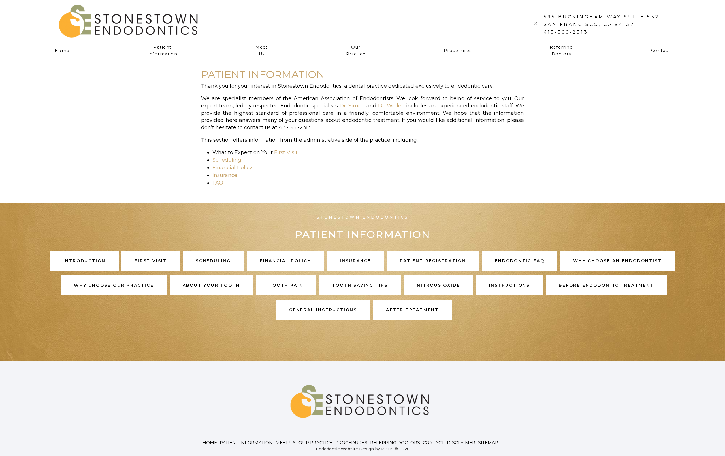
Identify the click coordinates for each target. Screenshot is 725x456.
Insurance (224, 175)
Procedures (458, 50)
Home (62, 50)
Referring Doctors (395, 442)
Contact (660, 50)
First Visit (286, 152)
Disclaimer (461, 442)
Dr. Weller (390, 106)
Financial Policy (232, 168)
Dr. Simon (352, 106)
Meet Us (286, 442)
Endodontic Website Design (345, 448)
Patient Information (246, 442)
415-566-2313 (566, 32)
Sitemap (488, 442)
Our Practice (315, 442)
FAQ (217, 183)
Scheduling (226, 160)
